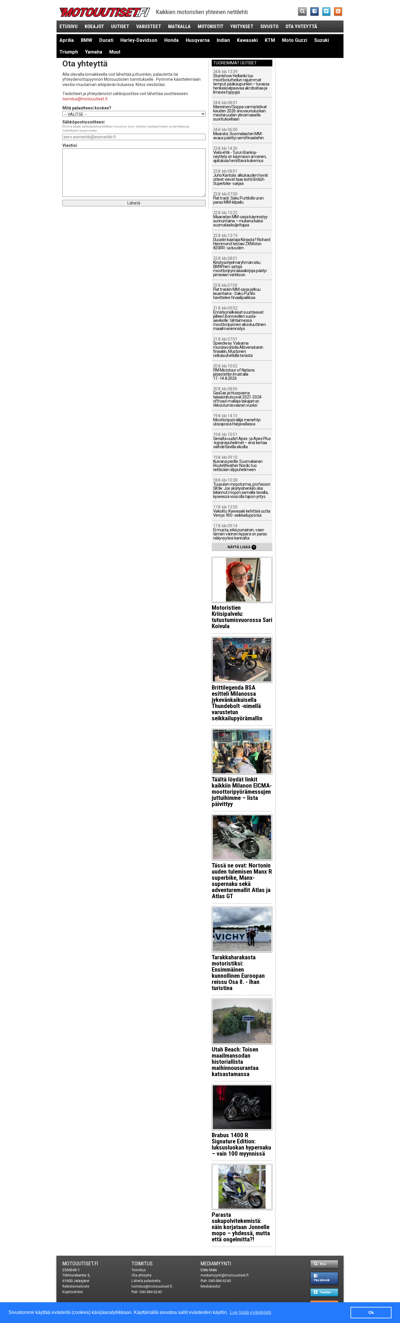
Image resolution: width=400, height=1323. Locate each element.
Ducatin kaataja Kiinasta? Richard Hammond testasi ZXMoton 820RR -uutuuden (241, 241)
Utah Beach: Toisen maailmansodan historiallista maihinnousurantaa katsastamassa (235, 1062)
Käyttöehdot (72, 1292)
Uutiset (120, 26)
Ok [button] (371, 1312)
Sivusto (269, 26)
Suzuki (321, 40)
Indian (223, 40)
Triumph (68, 52)
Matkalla (179, 26)
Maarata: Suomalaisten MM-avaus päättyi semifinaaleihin (238, 134)
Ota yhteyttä (301, 26)
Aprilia (66, 40)
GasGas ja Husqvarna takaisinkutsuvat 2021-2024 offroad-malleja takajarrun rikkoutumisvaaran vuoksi (237, 397)
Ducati (106, 40)
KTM (270, 40)
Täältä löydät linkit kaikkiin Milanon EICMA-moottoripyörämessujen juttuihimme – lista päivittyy (242, 791)
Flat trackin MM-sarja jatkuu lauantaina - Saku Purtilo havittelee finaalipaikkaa (237, 291)
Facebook (321, 1280)
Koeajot (94, 26)
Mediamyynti (216, 1263)
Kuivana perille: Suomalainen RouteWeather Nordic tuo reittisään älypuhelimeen (238, 463)
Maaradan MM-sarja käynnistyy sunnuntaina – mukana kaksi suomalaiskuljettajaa (240, 219)
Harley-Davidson (138, 40)
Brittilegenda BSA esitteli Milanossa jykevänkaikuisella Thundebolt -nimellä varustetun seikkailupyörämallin (237, 703)
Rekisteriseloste (75, 1286)
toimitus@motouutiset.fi (84, 99)
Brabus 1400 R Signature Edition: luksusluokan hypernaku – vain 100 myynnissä (241, 1144)
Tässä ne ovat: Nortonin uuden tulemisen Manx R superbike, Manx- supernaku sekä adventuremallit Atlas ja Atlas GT (242, 881)
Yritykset (241, 26)
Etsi (322, 1264)
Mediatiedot (210, 1286)
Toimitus (142, 1263)
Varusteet (148, 26)
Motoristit (210, 26)
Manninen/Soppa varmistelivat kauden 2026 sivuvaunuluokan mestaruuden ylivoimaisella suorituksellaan (240, 111)
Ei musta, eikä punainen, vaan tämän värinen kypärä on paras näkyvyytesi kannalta (240, 532)
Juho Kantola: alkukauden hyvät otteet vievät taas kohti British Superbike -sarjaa (240, 177)
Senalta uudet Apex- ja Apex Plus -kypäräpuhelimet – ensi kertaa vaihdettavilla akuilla (242, 440)
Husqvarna (198, 40)
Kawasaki (247, 40)
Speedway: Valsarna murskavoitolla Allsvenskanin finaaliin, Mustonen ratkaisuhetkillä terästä (238, 347)
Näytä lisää (241, 547)
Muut (114, 52)
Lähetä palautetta (145, 1281)
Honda (171, 40)
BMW (86, 40)
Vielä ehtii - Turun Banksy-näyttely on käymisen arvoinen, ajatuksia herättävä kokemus (239, 154)
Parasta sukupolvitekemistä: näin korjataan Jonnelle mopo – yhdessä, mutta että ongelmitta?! (241, 1227)
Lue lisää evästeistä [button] (250, 1312)
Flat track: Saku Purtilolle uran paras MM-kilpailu (238, 198)
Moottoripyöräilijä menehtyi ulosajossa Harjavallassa (237, 420)
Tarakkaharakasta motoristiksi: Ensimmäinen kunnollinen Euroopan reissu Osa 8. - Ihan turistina (238, 973)
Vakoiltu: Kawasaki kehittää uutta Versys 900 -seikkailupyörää (241, 511)
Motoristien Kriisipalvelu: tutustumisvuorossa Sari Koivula (242, 617)
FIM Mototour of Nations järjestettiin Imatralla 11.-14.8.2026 (234, 372)
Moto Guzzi (294, 40)
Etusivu (68, 26)
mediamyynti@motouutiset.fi (225, 1275)
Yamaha (93, 52)
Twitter (325, 1292)
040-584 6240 (150, 1292)
